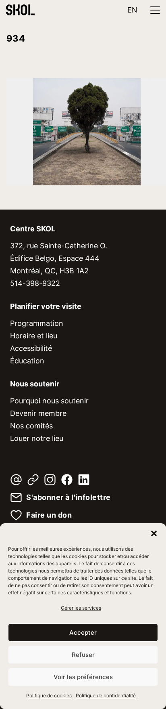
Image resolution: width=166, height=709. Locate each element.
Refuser (83, 655)
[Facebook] (67, 480)
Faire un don (49, 515)
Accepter (83, 632)
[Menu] (155, 10)
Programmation (36, 323)
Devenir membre (38, 413)
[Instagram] (50, 480)
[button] (154, 533)
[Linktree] (33, 480)
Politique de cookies (49, 695)
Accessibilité (31, 348)
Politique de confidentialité (106, 695)
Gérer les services (81, 608)
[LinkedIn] (84, 480)
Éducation (27, 361)
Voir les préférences (83, 677)
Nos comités (31, 426)
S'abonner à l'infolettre (68, 497)
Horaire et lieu (33, 335)
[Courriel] (16, 480)
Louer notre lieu (36, 438)
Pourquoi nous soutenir (49, 400)
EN (132, 10)
